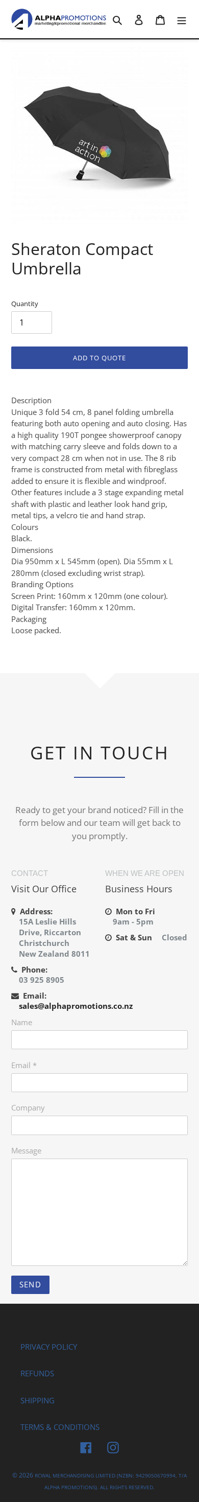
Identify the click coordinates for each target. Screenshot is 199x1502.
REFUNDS (37, 1373)
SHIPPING (37, 1400)
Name (21, 1022)
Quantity (24, 303)
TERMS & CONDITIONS (60, 1427)
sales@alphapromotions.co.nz (76, 1006)
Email (24, 1065)
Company (28, 1107)
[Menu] (181, 19)
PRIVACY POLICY (48, 1347)
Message (26, 1150)
